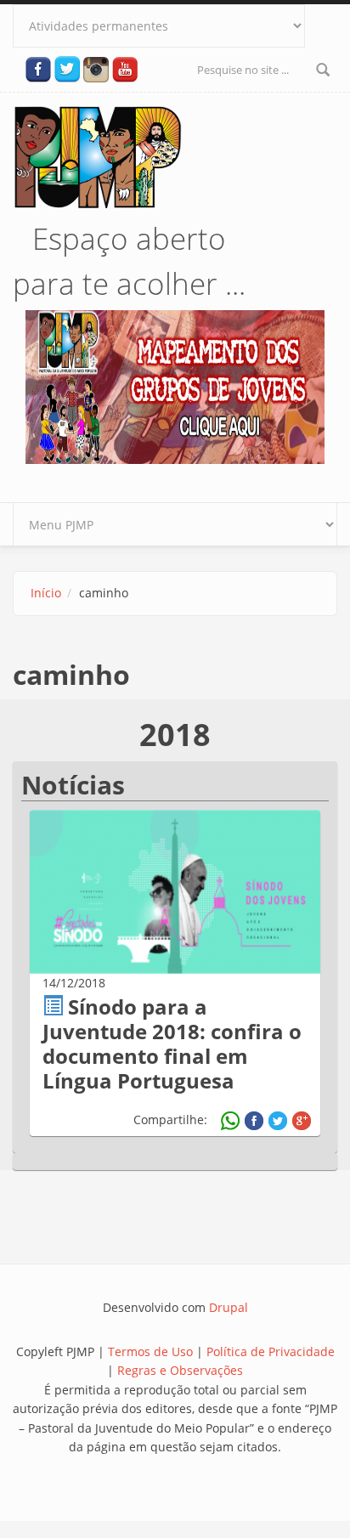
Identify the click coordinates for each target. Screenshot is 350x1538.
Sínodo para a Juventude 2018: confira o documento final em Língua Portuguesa (172, 1043)
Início (46, 593)
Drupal (228, 1307)
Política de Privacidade (270, 1351)
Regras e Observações (180, 1370)
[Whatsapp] (230, 1121)
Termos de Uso (150, 1351)
